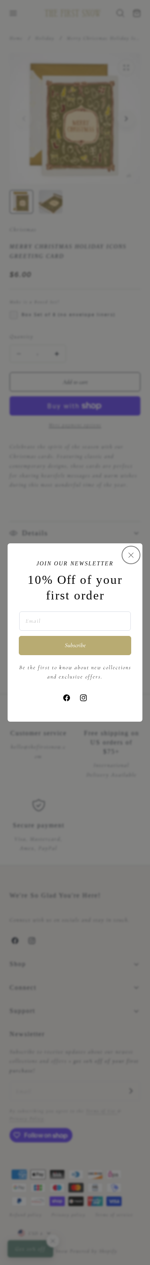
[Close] (130, 555)
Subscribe (75, 645)
